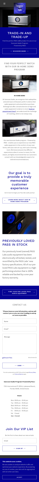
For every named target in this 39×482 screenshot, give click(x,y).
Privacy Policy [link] (32, 372)
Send (20, 365)
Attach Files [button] (8, 358)
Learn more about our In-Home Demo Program (19, 200)
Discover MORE (19, 51)
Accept (19, 477)
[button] (4, 4)
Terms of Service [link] (19, 374)
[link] (20, 3)
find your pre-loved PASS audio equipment (19, 292)
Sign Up (19, 448)
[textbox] (19, 321)
